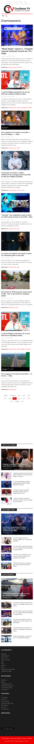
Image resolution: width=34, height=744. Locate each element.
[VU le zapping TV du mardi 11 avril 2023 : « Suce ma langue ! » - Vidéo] (15, 120)
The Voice (3, 707)
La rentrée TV (4, 689)
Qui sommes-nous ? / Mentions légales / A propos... (17, 741)
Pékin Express (11, 307)
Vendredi (19, 67)
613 (11, 401)
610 (19, 398)
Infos (25, 2)
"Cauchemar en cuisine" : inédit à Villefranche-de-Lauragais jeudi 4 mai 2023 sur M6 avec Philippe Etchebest (16, 174)
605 (24, 395)
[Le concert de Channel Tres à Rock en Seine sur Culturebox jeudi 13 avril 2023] (15, 241)
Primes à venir (20, 190)
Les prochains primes (6, 687)
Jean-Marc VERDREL (27, 738)
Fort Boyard (4, 697)
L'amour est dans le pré (7, 703)
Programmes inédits (6, 671)
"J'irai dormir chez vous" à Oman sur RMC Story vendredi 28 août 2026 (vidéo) (22, 564)
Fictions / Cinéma (5, 660)
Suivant (17, 401)
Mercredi (19, 107)
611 (24, 398)
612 (29, 398)
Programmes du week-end (8, 669)
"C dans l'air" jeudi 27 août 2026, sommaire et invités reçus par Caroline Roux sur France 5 (22, 500)
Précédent (12, 395)
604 (19, 395)
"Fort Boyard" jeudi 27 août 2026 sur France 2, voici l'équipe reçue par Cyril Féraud (22, 629)
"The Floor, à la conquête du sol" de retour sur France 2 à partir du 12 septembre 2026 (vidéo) (22, 556)
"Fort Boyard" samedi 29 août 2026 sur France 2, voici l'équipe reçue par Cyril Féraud (23, 604)
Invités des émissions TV (7, 685)
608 (10, 398)
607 (5, 398)
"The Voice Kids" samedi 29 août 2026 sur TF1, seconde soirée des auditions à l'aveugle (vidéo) (23, 548)
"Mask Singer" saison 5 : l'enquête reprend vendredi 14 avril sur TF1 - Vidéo (17, 51)
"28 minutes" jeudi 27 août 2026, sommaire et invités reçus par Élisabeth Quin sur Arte (21, 491)
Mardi (18, 148)
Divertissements (18, 2)
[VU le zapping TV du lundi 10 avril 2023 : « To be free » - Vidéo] (15, 361)
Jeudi (18, 228)
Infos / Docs (4, 658)
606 (29, 395)
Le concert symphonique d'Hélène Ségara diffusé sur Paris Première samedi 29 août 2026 (21, 483)
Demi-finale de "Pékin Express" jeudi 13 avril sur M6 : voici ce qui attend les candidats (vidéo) (16, 294)
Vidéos (3, 682)
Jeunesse (3, 665)
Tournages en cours (6, 684)
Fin (22, 401)
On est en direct (5, 701)
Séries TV (27, 4)
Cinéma (22, 4)
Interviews (3, 680)
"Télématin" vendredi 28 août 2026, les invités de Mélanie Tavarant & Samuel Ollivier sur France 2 (23, 475)
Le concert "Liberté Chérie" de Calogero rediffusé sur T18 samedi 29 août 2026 (22, 539)
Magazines (10, 2)
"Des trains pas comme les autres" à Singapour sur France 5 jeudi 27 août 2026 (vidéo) (22, 621)
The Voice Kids (5, 709)
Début (5, 395)
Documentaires (9, 4)
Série (2, 661)
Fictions (16, 4)
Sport (2, 667)
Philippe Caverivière (27, 107)
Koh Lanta (3, 699)
